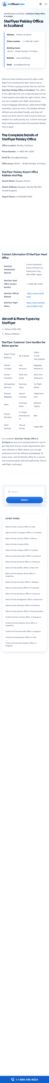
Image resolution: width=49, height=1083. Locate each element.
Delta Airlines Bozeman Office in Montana (22, 605)
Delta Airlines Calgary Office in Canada (21, 550)
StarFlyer (20, 13)
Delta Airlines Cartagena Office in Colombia (23, 532)
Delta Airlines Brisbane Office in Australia (22, 593)
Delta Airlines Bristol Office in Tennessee (22, 587)
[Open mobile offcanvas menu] (46, 4)
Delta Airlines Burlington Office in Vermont (23, 556)
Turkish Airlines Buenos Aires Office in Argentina (21, 624)
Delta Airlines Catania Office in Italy (20, 526)
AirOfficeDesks (9, 13)
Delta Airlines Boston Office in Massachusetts (24, 611)
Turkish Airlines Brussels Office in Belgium (23, 631)
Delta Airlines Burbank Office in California (22, 561)
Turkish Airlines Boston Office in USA (20, 637)
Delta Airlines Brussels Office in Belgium (22, 582)
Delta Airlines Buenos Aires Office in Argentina (20, 574)
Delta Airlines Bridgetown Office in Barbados (24, 599)
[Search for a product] (41, 4)
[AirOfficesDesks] (13, 3)
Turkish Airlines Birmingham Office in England (21, 644)
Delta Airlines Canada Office (17, 544)
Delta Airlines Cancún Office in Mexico (21, 538)
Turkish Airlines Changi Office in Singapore (23, 617)
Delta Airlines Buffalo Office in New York (22, 567)
